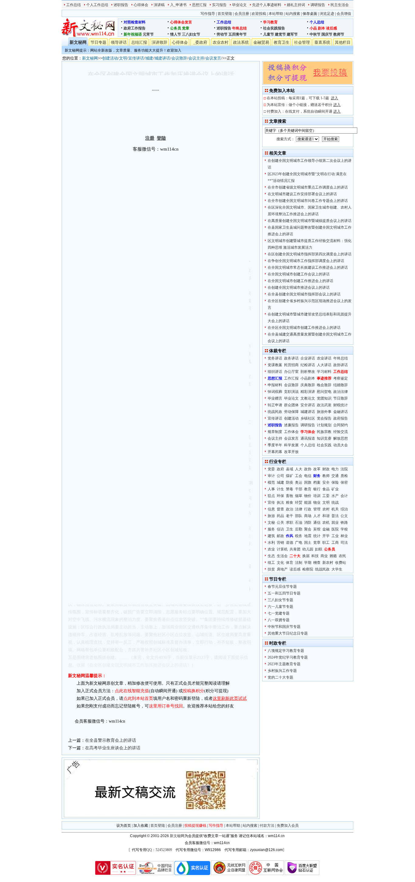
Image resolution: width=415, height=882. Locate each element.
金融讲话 (340, 412)
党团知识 (324, 398)
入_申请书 (178, 5)
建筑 (271, 536)
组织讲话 (275, 371)
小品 (313, 28)
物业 (317, 502)
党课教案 (275, 365)
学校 (344, 529)
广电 (298, 542)
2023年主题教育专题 (284, 664)
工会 (298, 476)
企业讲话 (307, 358)
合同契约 (340, 425)
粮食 (289, 502)
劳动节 (222, 34)
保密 (344, 482)
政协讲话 (340, 365)
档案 (317, 482)
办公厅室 (291, 371)
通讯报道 (307, 438)
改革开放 (291, 452)
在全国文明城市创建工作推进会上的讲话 (300, 281)
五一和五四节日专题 (284, 593)
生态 (271, 556)
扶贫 (271, 569)
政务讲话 (291, 358)
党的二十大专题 (280, 677)
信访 (280, 529)
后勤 (298, 529)
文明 (123, 58)
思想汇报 (199, 5)
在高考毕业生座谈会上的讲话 (112, 748)
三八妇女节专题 (280, 600)
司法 (344, 542)
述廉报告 (291, 425)
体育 (289, 562)
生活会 (282, 556)
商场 (307, 516)
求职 (289, 522)
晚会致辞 (324, 385)
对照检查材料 (135, 22)
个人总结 (317, 22)
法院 (344, 469)
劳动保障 (291, 412)
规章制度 (275, 432)
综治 (344, 509)
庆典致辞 (307, 385)
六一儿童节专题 (280, 606)
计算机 (282, 549)
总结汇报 (139, 42)
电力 (335, 469)
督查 (280, 509)
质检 (344, 476)
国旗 (307, 482)
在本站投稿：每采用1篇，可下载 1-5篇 (302, 98)
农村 (326, 509)
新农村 (327, 562)
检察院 (307, 569)
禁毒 (289, 489)
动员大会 (340, 445)
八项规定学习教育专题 (286, 651)
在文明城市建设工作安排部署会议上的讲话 (302, 194)
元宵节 (148, 34)
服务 (271, 529)
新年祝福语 (133, 34)
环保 (280, 496)
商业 (324, 556)
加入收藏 (140, 825)
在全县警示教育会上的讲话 (110, 740)
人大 (298, 469)
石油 (298, 522)
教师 (326, 476)
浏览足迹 (327, 14)
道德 (289, 542)
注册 (149, 138)
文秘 (271, 522)
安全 (326, 482)
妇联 (318, 549)
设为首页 (123, 825)
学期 (307, 562)
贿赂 (333, 556)
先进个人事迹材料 (266, 5)
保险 (335, 482)
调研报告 (317, 5)
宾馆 (317, 529)
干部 (298, 489)
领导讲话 (119, 42)
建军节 (292, 34)
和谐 (326, 516)
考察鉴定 (340, 378)
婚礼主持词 (296, 5)
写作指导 (208, 14)
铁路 (344, 522)
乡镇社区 (307, 418)
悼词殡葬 (275, 392)
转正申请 (275, 405)
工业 (335, 536)
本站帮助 (276, 14)
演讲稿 (159, 5)
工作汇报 (291, 378)
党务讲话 (275, 358)
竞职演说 (291, 392)
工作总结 (73, 5)
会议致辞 (179, 58)
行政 (307, 509)
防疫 (289, 482)
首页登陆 (225, 14)
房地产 (282, 569)
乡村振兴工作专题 (282, 671)
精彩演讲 (307, 392)
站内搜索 (293, 14)
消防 (307, 522)
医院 (335, 529)
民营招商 (291, 365)
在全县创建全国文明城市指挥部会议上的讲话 (304, 294)
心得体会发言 (181, 22)
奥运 (298, 482)
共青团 (295, 549)
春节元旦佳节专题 (282, 586)
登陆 (161, 138)
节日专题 (98, 42)
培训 (317, 496)
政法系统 (241, 42)
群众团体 (291, 405)
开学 (326, 536)
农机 (326, 522)
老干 (289, 516)
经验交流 (340, 432)
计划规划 (324, 425)
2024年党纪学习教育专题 (288, 657)
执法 (280, 502)
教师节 (338, 34)
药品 (280, 516)
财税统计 (340, 405)
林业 (344, 536)
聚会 (307, 529)
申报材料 (275, 385)
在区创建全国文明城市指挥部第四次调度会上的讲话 (310, 254)
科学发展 (291, 445)
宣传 (271, 502)
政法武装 (324, 405)
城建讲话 (162, 58)
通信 (317, 522)
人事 (271, 489)
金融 (326, 529)
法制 (298, 562)
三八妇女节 (191, 34)
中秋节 (315, 34)
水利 (271, 542)
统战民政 (275, 412)
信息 (271, 509)
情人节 (175, 34)
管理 (317, 509)
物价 (307, 496)
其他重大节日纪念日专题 (288, 633)
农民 (342, 556)
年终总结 (239, 28)
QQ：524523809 (159, 850)
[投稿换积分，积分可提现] (307, 83)
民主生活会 (340, 5)
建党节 (280, 34)
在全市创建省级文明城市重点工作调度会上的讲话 (308, 187)
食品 (326, 489)
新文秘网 (78, 42)
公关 (280, 522)
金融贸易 (261, 42)
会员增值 (344, 14)
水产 (335, 496)
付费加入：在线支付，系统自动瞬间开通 (304, 111)
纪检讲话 (307, 365)
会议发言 (213, 58)
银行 (317, 489)
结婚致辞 (340, 385)
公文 (344, 516)
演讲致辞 (159, 42)
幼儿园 (307, 549)
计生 (280, 489)
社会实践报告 (274, 28)
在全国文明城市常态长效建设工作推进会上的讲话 (308, 267)
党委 (271, 469)
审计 (271, 476)
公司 (280, 476)
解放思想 (340, 438)
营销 (280, 542)
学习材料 (324, 371)
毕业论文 (239, 5)
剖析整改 (307, 371)
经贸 (298, 502)
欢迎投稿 (259, 14)
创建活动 (110, 58)
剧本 (321, 28)
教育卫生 (282, 42)
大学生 (336, 569)
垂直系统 (322, 42)
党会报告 (324, 418)
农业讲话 (324, 358)
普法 (335, 516)
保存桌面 (310, 14)
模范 (271, 482)
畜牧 (289, 496)
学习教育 (270, 22)
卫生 (289, 529)
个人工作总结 (97, 5)
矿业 (335, 489)
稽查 (317, 562)
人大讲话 (324, 365)
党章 (185, 28)
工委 (326, 496)
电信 (307, 476)
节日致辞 (340, 398)
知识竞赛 (324, 438)
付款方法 (267, 825)
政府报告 (340, 418)
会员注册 (242, 14)
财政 (326, 469)
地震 (307, 536)
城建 (149, 58)
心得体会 (141, 5)
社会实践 (324, 445)
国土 (307, 542)
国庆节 (326, 34)
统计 (317, 536)
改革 (317, 469)
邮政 (280, 536)
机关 (335, 509)
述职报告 (121, 5)
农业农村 (220, 42)
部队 (298, 516)
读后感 (331, 28)
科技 (315, 556)
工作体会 (291, 432)
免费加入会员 (288, 825)
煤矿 (289, 476)
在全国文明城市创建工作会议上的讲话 (299, 274)
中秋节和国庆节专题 (284, 627)
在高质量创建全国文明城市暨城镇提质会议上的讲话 (310, 221)
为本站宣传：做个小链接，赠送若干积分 (304, 105)
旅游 (271, 516)
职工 (326, 542)
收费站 (340, 562)
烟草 (298, 496)
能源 (307, 502)
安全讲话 (307, 405)
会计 (344, 496)
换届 (306, 556)
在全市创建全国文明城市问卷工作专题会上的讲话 (308, 201)
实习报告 (219, 5)
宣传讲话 (136, 58)
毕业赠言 (275, 398)
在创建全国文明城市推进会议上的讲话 (299, 287)
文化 (280, 562)
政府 (280, 469)
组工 (271, 562)
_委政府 (200, 42)
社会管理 (302, 42)
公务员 (175, 28)
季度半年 (275, 445)
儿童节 (268, 34)
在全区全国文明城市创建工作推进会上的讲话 (304, 327)
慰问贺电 (324, 392)
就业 (335, 522)
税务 (298, 536)
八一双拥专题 (279, 620)
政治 (289, 509)
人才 (317, 516)
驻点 (271, 496)
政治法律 (340, 392)
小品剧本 (307, 378)
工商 (335, 542)
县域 (289, 469)
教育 (307, 489)
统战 (335, 502)
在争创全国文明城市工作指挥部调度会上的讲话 (306, 261)
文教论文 (307, 398)
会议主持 (196, 58)
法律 (298, 509)
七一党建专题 (279, 613)
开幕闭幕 (275, 452)
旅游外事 (324, 412)
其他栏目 (343, 42)
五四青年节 (237, 34)
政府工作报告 (135, 28)
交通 (335, 476)
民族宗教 (324, 432)
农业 (271, 549)
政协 (307, 469)
